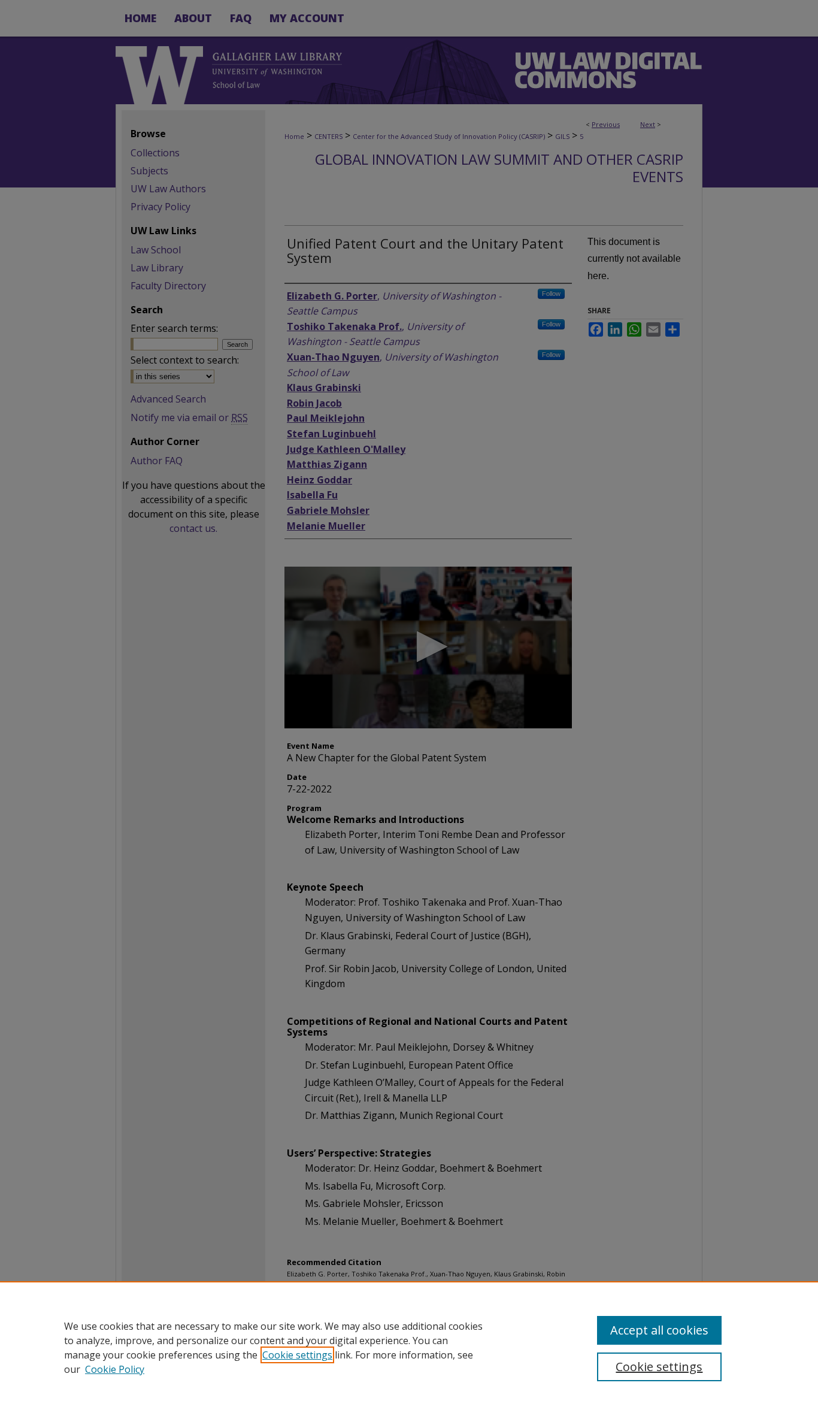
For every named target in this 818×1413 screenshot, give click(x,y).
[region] (409, 1347)
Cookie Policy (114, 1369)
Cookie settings (297, 1354)
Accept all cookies (659, 1330)
